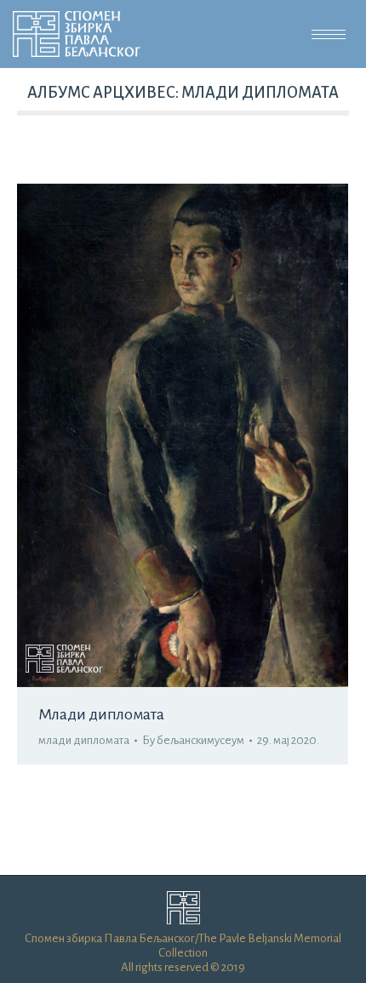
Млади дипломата (101, 714)
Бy (193, 740)
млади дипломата (83, 740)
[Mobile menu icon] (328, 34)
